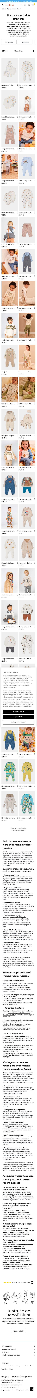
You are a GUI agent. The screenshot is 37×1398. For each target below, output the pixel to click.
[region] (18, 697)
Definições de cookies (18, 722)
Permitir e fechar (18, 712)
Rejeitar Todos (18, 717)
